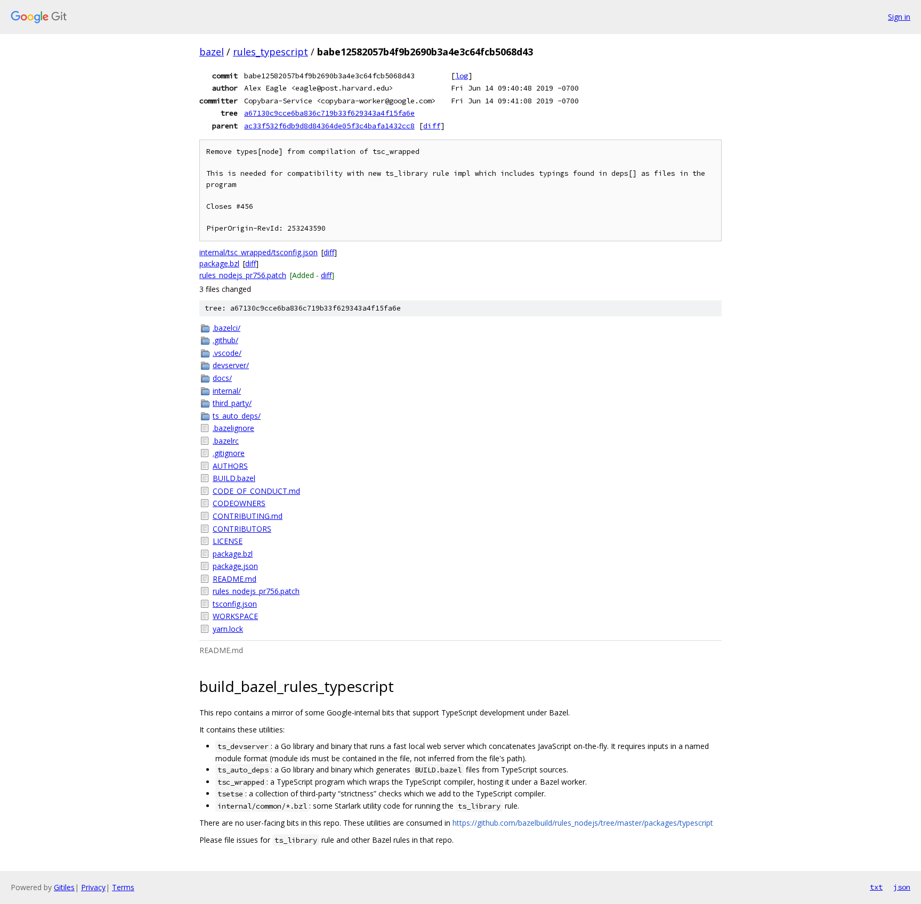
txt (876, 887)
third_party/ (232, 403)
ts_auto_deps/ (237, 416)
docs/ (222, 378)
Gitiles (64, 887)
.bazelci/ (226, 328)
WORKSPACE (235, 616)
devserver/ (231, 365)
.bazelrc (226, 441)
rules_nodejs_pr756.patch (242, 275)
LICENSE (228, 541)
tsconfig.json (235, 604)
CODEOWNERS (239, 503)
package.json (235, 566)
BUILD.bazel (234, 478)
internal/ (227, 391)
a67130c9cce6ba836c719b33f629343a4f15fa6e (329, 113)
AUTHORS (230, 466)
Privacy (93, 887)
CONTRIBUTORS (242, 529)
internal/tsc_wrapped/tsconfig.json (258, 252)
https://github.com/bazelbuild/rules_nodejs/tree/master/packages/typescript (583, 823)
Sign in (899, 17)
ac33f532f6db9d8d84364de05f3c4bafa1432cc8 (329, 126)
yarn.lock (228, 629)
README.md (234, 579)
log (461, 75)
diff (431, 126)
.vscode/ (227, 353)
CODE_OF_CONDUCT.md (256, 491)
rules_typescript (270, 51)
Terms (123, 887)
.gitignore (229, 453)
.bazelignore (233, 428)
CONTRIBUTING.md (247, 516)
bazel (211, 51)
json (901, 887)
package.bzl (219, 263)
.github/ (225, 340)
